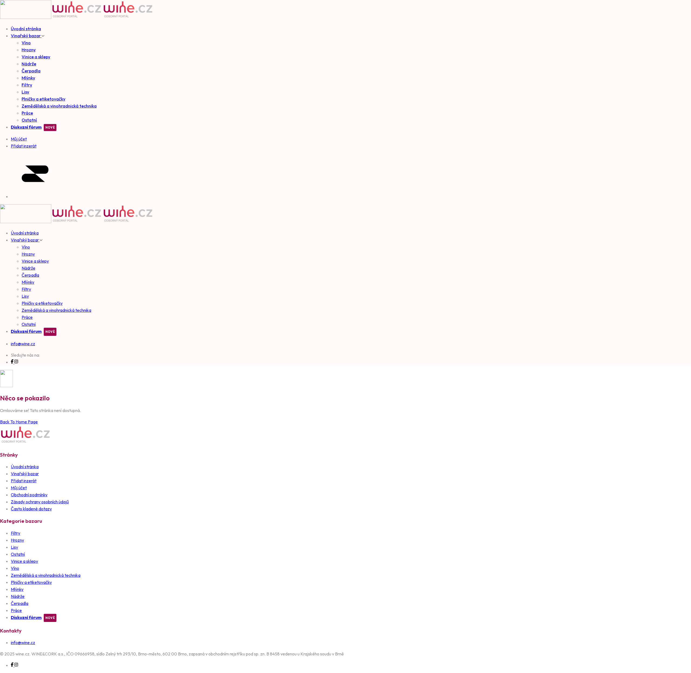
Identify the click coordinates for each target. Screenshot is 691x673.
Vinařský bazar (26, 35)
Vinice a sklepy (36, 56)
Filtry (27, 85)
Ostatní (29, 120)
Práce (27, 113)
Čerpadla (31, 70)
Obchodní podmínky (29, 494)
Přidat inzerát (23, 480)
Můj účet (19, 487)
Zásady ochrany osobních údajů (40, 501)
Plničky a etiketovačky (43, 99)
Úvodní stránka (26, 28)
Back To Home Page (19, 421)
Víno (26, 42)
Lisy (25, 92)
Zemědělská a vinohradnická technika (59, 106)
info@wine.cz (23, 343)
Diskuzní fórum (26, 127)
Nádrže (29, 63)
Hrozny (29, 49)
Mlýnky (28, 78)
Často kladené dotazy (31, 508)
